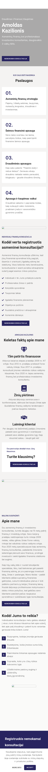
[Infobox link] (24, 101)
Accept (30, 767)
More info (17, 767)
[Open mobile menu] (45, 4)
